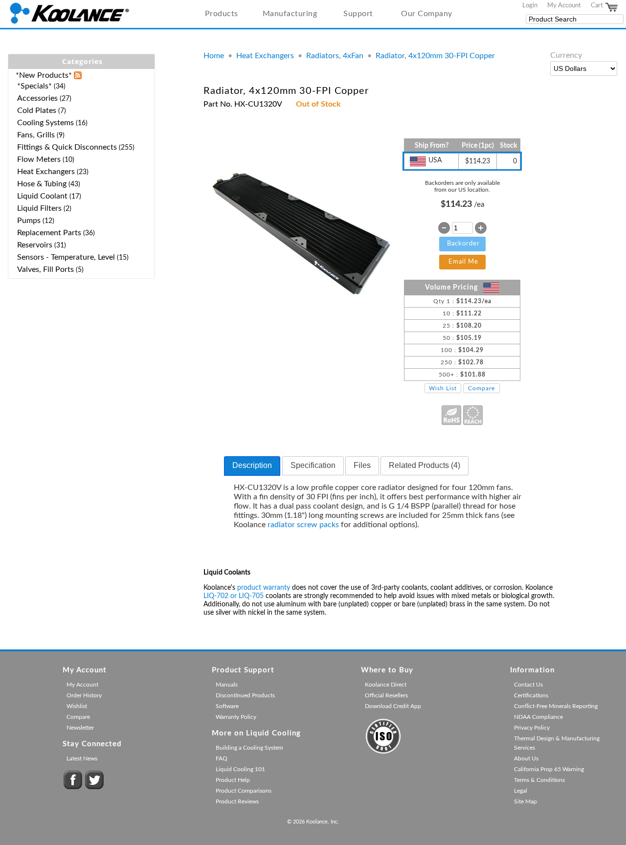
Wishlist (77, 706)
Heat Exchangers (265, 56)
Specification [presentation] (313, 465)
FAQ (221, 758)
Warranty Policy (236, 717)
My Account (564, 5)
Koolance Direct (385, 685)
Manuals (227, 685)
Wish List (443, 388)
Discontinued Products (245, 695)
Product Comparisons (243, 791)
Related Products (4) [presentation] (424, 465)
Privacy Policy (532, 728)
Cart (597, 5)
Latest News (82, 758)
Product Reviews (237, 801)
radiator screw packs (303, 525)
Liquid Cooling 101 (240, 769)
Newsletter (80, 728)
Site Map (525, 801)
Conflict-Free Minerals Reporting (556, 706)
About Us (526, 758)
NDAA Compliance (538, 717)
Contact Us (528, 685)
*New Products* (44, 75)
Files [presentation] (362, 465)
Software (227, 706)
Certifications (531, 695)
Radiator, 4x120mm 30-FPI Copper (435, 56)
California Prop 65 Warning (549, 769)
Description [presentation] (252, 465)
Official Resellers (386, 695)
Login (529, 5)
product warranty (263, 587)
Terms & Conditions (539, 780)
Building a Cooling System (249, 748)
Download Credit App (393, 706)
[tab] (252, 466)
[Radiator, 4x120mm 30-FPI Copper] (301, 324)
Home (213, 56)
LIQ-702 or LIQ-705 (233, 596)
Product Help (233, 780)
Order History (84, 695)
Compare (481, 388)
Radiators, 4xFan (334, 56)
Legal (520, 791)
